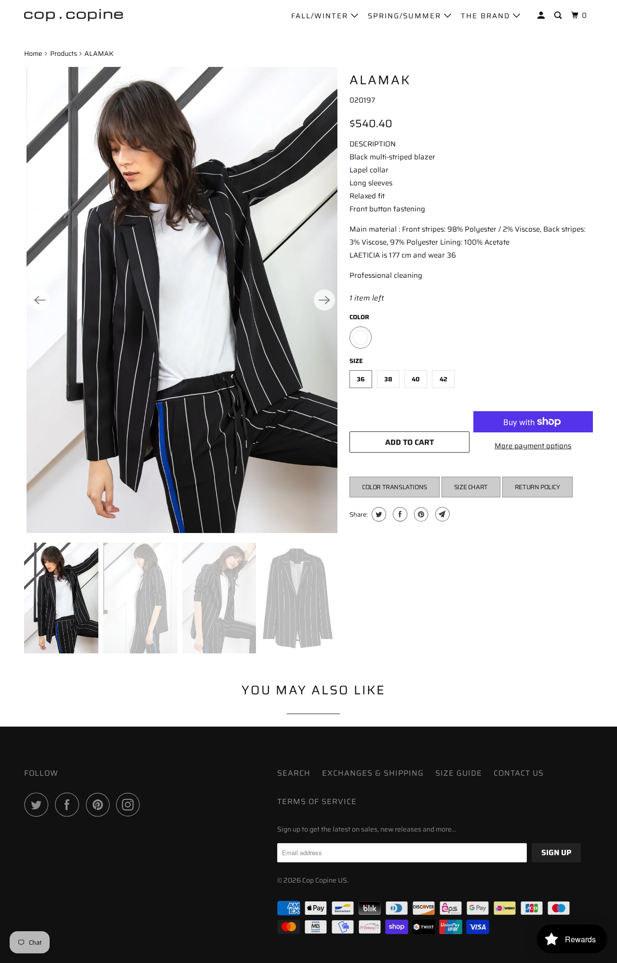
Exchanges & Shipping (373, 773)
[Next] (324, 300)
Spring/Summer (406, 16)
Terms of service (317, 801)
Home (33, 53)
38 (388, 379)
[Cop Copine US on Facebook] (69, 805)
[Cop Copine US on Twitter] (38, 805)
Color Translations (394, 487)
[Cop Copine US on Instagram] (130, 805)
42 (443, 379)
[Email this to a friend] (441, 514)
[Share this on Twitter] (377, 514)
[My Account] (542, 16)
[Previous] (39, 300)
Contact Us (519, 773)
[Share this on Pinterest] (420, 514)
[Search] (559, 16)
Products (63, 53)
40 (416, 379)
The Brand (487, 16)
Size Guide (458, 773)
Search (293, 773)
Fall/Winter (321, 16)
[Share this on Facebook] (398, 514)
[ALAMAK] (182, 300)
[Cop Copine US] (73, 14)
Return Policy (537, 487)
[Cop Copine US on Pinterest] (100, 805)
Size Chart (471, 487)
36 (361, 379)
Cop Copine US (324, 880)
